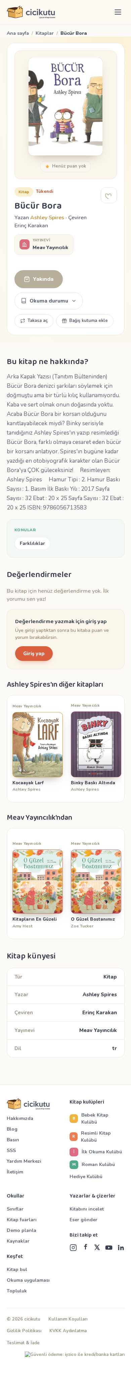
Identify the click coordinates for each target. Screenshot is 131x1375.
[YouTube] (109, 1247)
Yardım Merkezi (24, 1161)
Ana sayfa (18, 33)
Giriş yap (34, 653)
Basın (13, 1140)
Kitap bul (17, 1269)
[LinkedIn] (120, 1247)
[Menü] (118, 12)
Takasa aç (38, 321)
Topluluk (17, 1291)
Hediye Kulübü (86, 1176)
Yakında (43, 279)
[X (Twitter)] (97, 1247)
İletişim (15, 1172)
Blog (12, 1129)
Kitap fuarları (22, 1220)
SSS (11, 1150)
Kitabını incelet (87, 1209)
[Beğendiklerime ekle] (109, 195)
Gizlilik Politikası (24, 1331)
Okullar (16, 1196)
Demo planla (21, 1230)
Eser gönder (83, 1220)
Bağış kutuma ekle (88, 321)
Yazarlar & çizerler (93, 1196)
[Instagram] (73, 1247)
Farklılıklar (32, 543)
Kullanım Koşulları (67, 1319)
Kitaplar (45, 33)
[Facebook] (85, 1247)
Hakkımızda (20, 1118)
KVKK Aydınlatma (68, 1331)
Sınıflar (15, 1209)
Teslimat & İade (23, 1343)
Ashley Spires (47, 217)
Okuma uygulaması (28, 1280)
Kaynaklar (18, 1241)
